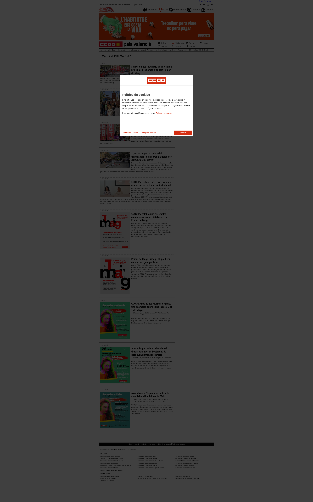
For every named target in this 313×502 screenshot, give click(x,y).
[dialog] (156, 105)
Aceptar (183, 133)
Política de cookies (164, 113)
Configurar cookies (148, 133)
